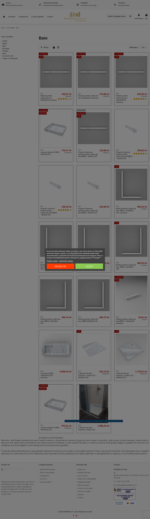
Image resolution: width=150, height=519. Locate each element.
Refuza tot (60, 266)
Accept (89, 266)
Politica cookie (52, 261)
